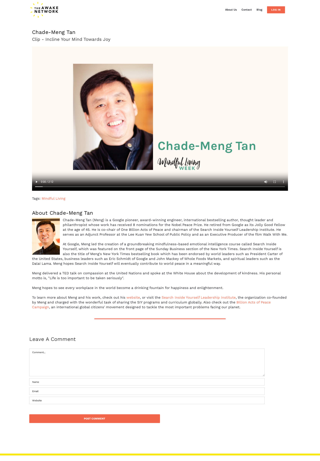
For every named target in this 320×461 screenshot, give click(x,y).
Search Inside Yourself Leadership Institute (199, 297)
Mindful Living (53, 198)
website (133, 297)
